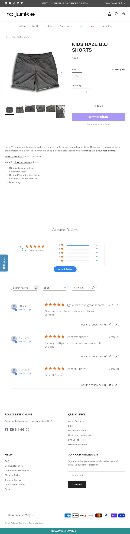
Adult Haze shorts (14, 156)
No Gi (35, 26)
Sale (92, 26)
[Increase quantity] (87, 92)
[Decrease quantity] (75, 92)
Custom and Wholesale (79, 435)
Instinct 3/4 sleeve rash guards (99, 150)
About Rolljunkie (76, 421)
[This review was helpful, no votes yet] (110, 324)
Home (7, 37)
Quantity (76, 85)
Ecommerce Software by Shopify (31, 523)
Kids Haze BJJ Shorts (20, 37)
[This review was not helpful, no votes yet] (116, 324)
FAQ (7, 461)
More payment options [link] (98, 124)
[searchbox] (22, 287)
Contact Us (106, 26)
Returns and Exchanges (17, 470)
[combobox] (54, 288)
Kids (81, 26)
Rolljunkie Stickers (77, 430)
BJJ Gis (22, 26)
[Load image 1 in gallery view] (35, 71)
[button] (65, 531)
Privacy (8, 489)
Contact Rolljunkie (14, 466)
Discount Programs (77, 444)
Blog (70, 425)
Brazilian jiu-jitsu (22, 162)
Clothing (49, 26)
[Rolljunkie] (20, 14)
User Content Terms (15, 484)
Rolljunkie (14, 523)
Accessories (65, 26)
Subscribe (77, 484)
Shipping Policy (12, 475)
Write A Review (65, 269)
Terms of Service (13, 480)
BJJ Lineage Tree (77, 439)
